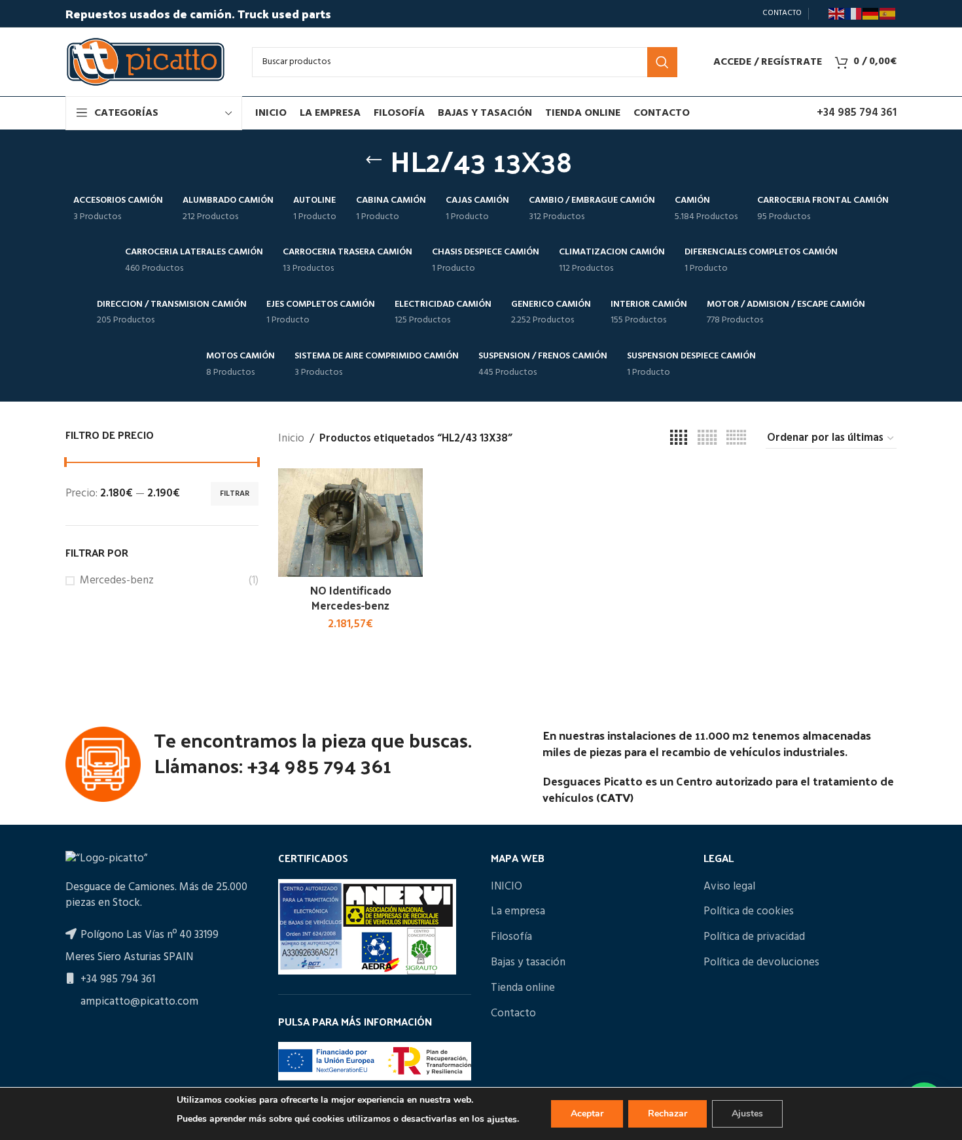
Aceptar (587, 1113)
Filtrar (234, 493)
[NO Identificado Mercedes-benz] (350, 522)
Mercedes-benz (117, 581)
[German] (871, 13)
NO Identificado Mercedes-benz (350, 597)
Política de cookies (749, 912)
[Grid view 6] (736, 438)
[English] (837, 13)
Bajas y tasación (528, 963)
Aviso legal (729, 887)
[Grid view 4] (678, 438)
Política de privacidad (754, 937)
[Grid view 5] (707, 438)
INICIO (506, 887)
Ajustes (747, 1113)
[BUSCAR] (662, 62)
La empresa (518, 912)
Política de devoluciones (761, 963)
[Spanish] (888, 13)
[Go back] (373, 160)
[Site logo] (145, 62)
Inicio (291, 438)
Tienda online (523, 988)
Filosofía (511, 937)
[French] (854, 13)
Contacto (513, 1014)
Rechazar (667, 1113)
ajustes (502, 1119)
